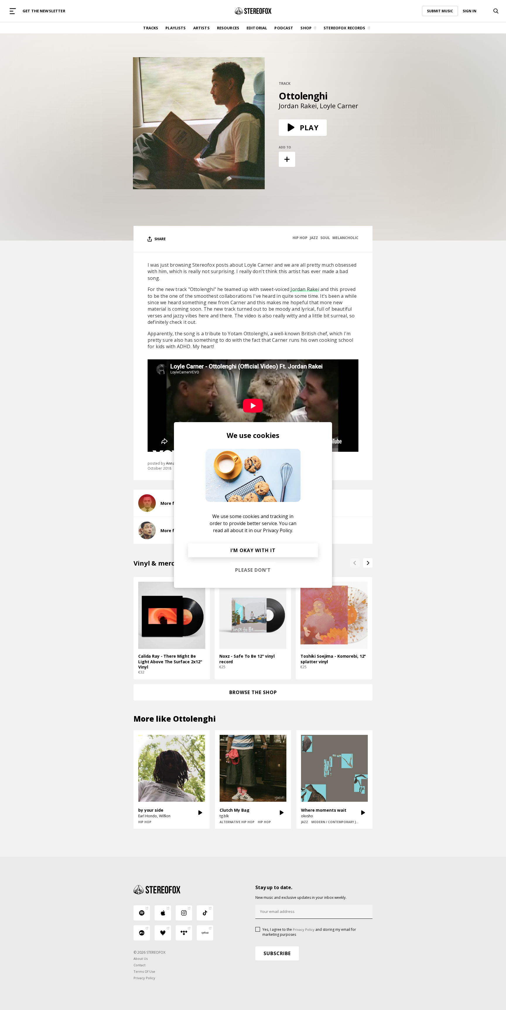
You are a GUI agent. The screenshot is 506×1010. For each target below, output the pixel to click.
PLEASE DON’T (253, 570)
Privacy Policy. (278, 530)
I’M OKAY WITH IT (253, 550)
